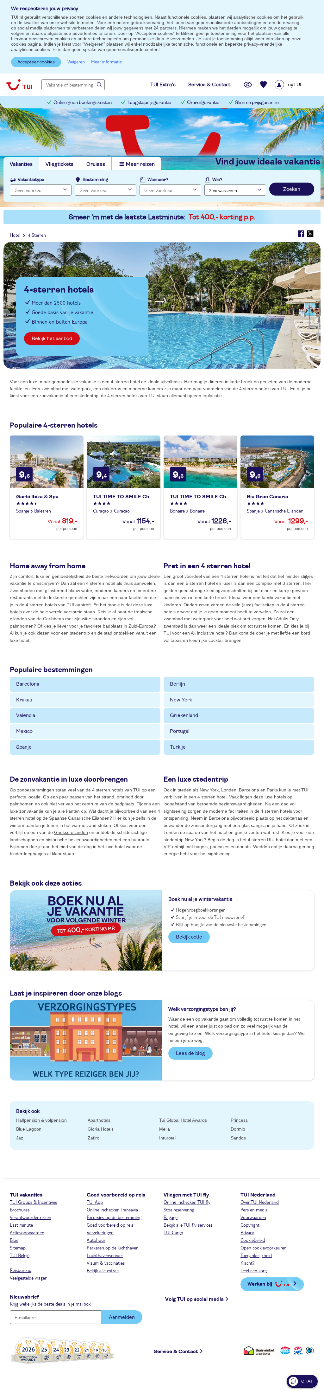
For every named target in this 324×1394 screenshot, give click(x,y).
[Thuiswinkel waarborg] (260, 1350)
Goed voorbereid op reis (110, 1225)
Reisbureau (20, 1270)
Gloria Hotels (101, 1129)
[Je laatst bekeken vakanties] (248, 85)
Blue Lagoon (28, 1129)
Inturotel (167, 1137)
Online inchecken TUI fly (187, 1202)
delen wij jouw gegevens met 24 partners (136, 27)
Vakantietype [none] (31, 179)
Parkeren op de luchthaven (113, 1247)
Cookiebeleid (252, 1240)
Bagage (171, 1217)
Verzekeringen (100, 1232)
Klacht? (247, 1263)
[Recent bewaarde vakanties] (263, 85)
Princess (239, 1120)
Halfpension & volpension (41, 1120)
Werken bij (259, 1283)
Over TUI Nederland (259, 1202)
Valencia (25, 715)
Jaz (19, 1137)
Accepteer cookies (36, 62)
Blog (14, 1240)
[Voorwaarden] (297, 1350)
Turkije (178, 747)
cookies (93, 17)
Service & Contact (176, 1351)
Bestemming (95, 179)
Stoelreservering (179, 1209)
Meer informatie (106, 61)
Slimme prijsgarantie (257, 102)
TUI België (19, 1255)
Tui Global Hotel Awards (183, 1120)
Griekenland (184, 715)
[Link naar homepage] (19, 85)
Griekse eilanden (71, 832)
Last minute (21, 1225)
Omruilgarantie (203, 102)
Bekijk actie (189, 936)
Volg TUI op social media (194, 1299)
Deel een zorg (253, 1270)
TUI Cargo (173, 1232)
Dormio (238, 1129)
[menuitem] (296, 85)
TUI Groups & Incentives (33, 1202)
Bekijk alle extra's (103, 1270)
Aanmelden (122, 1317)
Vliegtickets (59, 164)
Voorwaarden (253, 1217)
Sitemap (18, 1247)
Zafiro (93, 1137)
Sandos (238, 1137)
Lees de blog (190, 1053)
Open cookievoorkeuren (263, 1247)
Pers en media (254, 1209)
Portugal (180, 731)
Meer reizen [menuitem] (140, 164)
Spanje (24, 747)
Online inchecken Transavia (112, 1209)
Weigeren (76, 61)
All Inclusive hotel (208, 633)
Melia (164, 1129)
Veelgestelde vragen (28, 1278)
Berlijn (177, 684)
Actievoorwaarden (27, 1232)
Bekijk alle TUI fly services (188, 1225)
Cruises (95, 164)
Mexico (24, 731)
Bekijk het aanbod (52, 338)
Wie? (217, 179)
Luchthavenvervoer (105, 1255)
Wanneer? (157, 179)
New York (181, 699)
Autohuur (96, 1240)
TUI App (95, 1202)
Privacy (247, 1232)
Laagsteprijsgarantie (149, 102)
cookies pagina (26, 44)
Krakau (24, 699)
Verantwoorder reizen (30, 1217)
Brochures (19, 1209)
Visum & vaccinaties (106, 1263)
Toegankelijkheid (256, 1255)
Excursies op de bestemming (114, 1217)
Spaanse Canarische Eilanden (79, 818)
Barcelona (27, 684)
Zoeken (291, 189)
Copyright (249, 1225)
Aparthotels (99, 1120)
